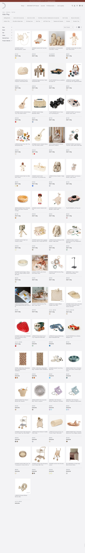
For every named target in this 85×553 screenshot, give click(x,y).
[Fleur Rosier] (15, 441)
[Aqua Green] (51, 409)
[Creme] (15, 473)
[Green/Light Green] (67, 377)
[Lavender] (49, 409)
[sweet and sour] (67, 314)
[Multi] (32, 122)
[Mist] (49, 186)
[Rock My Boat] (15, 281)
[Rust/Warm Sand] (15, 377)
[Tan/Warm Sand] (17, 377)
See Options (52, 55)
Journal (43, 5)
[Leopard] (32, 409)
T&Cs (53, 0)
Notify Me (34, 343)
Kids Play (13, 12)
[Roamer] (15, 409)
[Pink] (67, 218)
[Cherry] (67, 58)
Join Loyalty (60, 5)
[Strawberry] (15, 346)
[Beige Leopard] (67, 441)
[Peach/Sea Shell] (15, 90)
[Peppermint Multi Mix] (67, 249)
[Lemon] (15, 58)
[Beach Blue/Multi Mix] (49, 345)
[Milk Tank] (17, 441)
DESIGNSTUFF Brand (33, 5)
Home (3, 12)
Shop (22, 5)
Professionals (51, 5)
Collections (8, 12)
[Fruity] (32, 249)
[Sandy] (32, 90)
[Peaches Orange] (15, 218)
